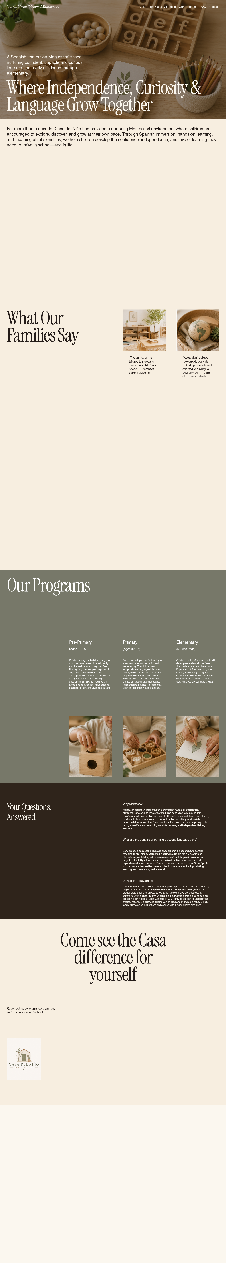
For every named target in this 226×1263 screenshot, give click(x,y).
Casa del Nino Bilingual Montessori (33, 6)
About (142, 6)
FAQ (203, 6)
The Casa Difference (162, 6)
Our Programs (188, 6)
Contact (214, 6)
